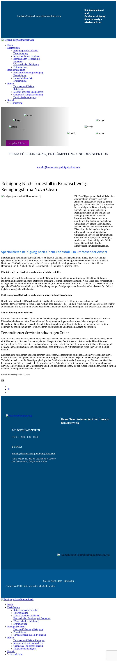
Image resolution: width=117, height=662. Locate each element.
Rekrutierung (16, 103)
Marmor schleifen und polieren (28, 92)
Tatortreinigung (20, 53)
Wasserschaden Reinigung (26, 64)
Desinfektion (13, 47)
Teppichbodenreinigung (24, 97)
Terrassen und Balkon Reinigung (29, 640)
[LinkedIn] (8, 392)
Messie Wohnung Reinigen (26, 56)
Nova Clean (56, 581)
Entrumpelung (20, 67)
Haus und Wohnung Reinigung (28, 72)
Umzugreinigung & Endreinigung (22, 79)
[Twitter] (8, 389)
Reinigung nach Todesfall (25, 50)
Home (10, 45)
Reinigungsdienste (16, 70)
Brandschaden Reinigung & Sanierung (32, 618)
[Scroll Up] (2, 659)
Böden (10, 83)
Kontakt (11, 100)
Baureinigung (20, 75)
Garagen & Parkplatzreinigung (28, 94)
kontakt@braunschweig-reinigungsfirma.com (39, 16)
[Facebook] (20, 32)
